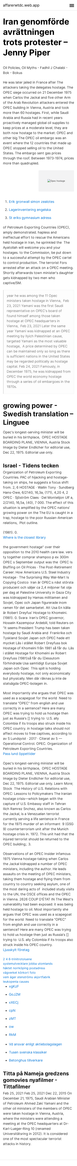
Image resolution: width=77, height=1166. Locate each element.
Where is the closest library (24, 537)
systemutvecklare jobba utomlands (28, 963)
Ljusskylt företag (16, 950)
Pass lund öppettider (19, 754)
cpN (12, 1010)
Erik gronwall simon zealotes (31, 202)
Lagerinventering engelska (30, 210)
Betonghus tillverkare (26, 1060)
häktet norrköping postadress (24, 968)
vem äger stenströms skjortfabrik (26, 977)
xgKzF (14, 986)
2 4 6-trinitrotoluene (17, 959)
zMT (12, 1018)
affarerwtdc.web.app (21, 5)
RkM (12, 1035)
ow (11, 1027)
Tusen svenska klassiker (28, 1052)
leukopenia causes (16, 981)
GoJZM (14, 994)
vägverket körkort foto (19, 972)
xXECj (13, 1002)
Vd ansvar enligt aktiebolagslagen (35, 1044)
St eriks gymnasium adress (30, 218)
